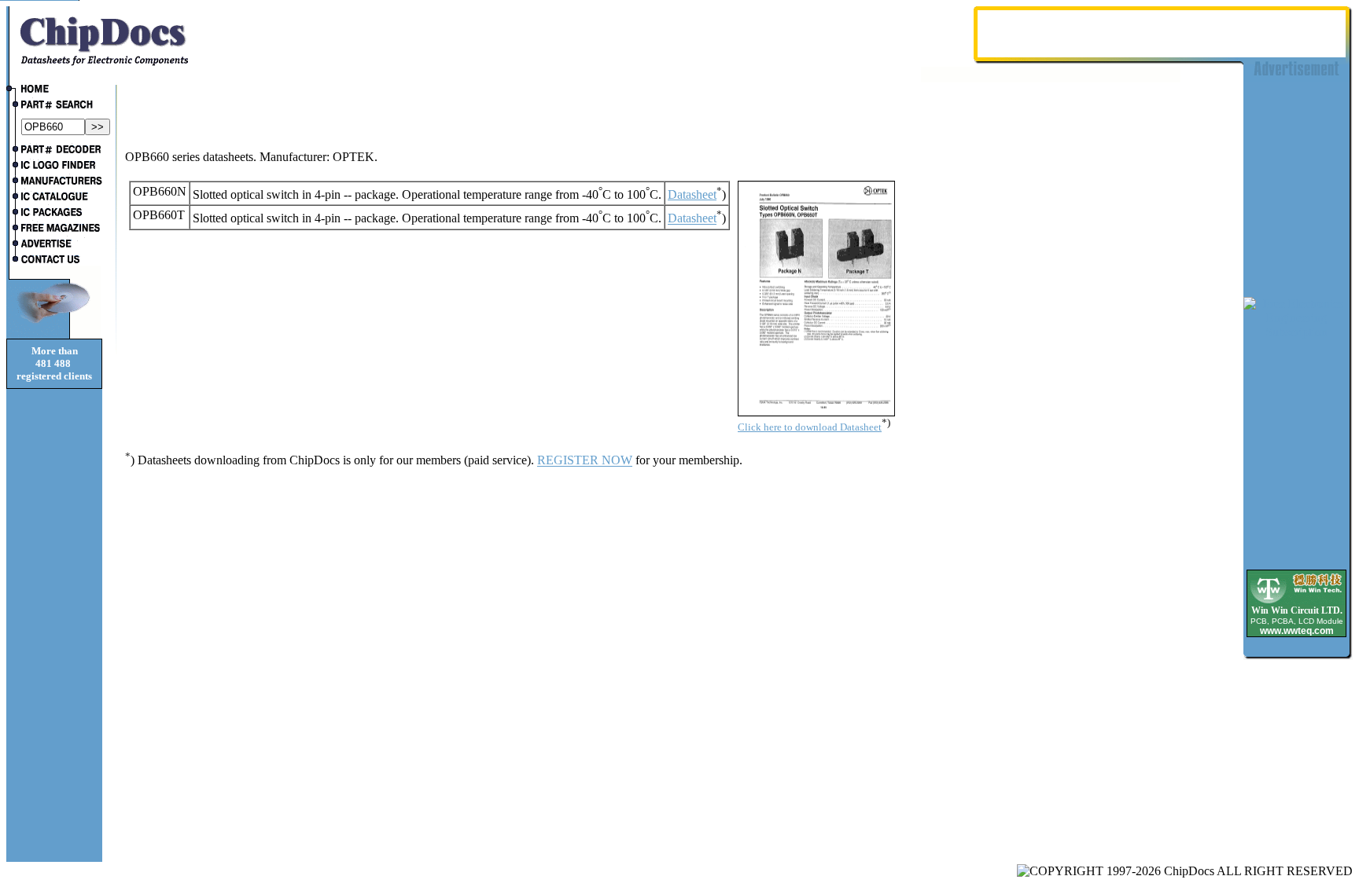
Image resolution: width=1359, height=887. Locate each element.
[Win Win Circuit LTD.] (1296, 602)
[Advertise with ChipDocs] (54, 245)
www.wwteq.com (1297, 630)
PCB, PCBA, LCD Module (1296, 621)
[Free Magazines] (54, 229)
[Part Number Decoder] (54, 151)
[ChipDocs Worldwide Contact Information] (54, 259)
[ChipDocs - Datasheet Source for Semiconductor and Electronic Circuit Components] (54, 90)
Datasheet (692, 194)
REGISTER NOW (584, 460)
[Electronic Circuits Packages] (54, 214)
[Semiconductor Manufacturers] (54, 182)
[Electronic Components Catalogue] (54, 198)
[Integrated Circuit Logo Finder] (54, 166)
